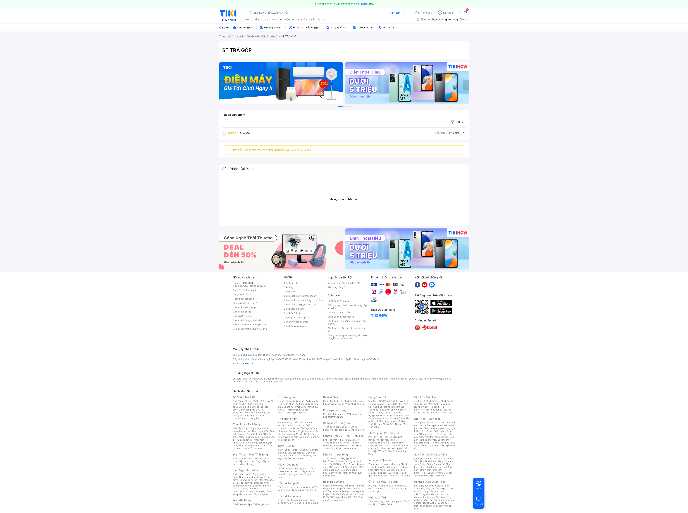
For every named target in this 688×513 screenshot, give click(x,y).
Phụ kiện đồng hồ (338, 429)
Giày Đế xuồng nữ (298, 458)
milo (329, 378)
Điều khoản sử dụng (294, 308)
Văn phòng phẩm (394, 501)
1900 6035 (247, 363)
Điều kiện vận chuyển (295, 326)
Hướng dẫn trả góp (242, 316)
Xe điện (399, 485)
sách (312, 19)
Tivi (421, 409)
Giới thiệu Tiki (291, 283)
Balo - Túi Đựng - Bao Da (433, 467)
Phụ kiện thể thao (434, 428)
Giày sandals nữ (296, 452)
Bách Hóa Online (333, 481)
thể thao (321, 19)
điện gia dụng (253, 19)
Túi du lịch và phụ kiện (341, 401)
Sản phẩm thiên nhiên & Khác (251, 484)
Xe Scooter (396, 488)
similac (429, 378)
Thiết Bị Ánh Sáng (434, 461)
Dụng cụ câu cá (428, 434)
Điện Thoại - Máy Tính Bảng (250, 454)
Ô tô (386, 488)
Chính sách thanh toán (339, 312)
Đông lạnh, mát (254, 434)
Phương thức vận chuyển (245, 303)
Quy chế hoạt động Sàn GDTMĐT (345, 283)
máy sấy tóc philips (436, 488)
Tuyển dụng (290, 291)
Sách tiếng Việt (376, 501)
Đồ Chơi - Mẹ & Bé (244, 397)
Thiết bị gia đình (260, 504)
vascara (237, 378)
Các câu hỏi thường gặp (245, 290)
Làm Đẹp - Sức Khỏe (245, 470)
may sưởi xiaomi (429, 494)
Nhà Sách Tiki (377, 497)
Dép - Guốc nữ (300, 449)
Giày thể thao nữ (439, 442)
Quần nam (298, 422)
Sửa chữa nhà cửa (338, 461)
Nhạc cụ (347, 472)
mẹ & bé (277, 19)
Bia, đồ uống (244, 439)
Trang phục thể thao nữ (425, 422)
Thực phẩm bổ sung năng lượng (434, 444)
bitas (447, 378)
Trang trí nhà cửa (331, 458)
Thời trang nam (287, 418)
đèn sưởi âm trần (428, 505)
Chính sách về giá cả (338, 301)
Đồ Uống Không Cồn (341, 497)
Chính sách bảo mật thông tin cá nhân (303, 300)
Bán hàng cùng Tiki (337, 287)
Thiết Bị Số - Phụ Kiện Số (383, 433)
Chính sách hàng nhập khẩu (247, 320)
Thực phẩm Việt (260, 431)
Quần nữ (299, 401)
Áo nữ (281, 401)
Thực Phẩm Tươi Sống (246, 424)
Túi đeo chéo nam (296, 500)
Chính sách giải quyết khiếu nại (300, 304)
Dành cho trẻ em (248, 442)
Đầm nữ (290, 401)
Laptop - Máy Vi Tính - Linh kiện (343, 435)
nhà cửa (302, 19)
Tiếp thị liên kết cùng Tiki (297, 317)
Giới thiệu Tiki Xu (292, 313)
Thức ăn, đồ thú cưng (249, 445)
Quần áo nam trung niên (296, 437)
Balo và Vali (330, 397)
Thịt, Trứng (249, 428)
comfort (438, 378)
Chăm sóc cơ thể (248, 480)
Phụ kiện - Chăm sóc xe (380, 485)
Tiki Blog (288, 287)
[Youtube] (424, 284)
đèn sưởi (429, 485)
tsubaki (279, 381)
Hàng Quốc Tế (377, 397)
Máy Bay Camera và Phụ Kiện (433, 474)
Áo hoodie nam (292, 428)
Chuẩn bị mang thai (249, 418)
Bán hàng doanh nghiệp (296, 321)
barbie (279, 378)
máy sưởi (418, 485)
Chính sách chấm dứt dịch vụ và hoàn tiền (347, 329)
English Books (386, 504)
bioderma (315, 378)
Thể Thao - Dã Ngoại (427, 418)
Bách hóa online (384, 415)
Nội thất (338, 464)
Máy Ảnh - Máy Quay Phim (430, 454)
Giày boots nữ (290, 455)
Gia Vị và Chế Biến (338, 491)
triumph (355, 378)
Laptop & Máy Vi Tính (392, 418)
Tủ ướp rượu (446, 412)
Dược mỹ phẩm (261, 494)
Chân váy (300, 406)
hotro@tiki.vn (259, 324)
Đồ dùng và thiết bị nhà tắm (344, 467)
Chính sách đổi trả (242, 311)
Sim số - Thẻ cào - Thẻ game (394, 475)
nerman (384, 378)
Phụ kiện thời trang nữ (334, 414)
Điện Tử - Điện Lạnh (426, 397)
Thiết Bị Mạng (341, 445)
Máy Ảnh (440, 475)
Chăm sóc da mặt (242, 474)
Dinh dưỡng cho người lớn (252, 412)
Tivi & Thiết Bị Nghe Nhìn (386, 422)
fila (272, 381)
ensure (296, 378)
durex (305, 378)
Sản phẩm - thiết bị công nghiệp (388, 420)
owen (288, 378)
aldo (347, 378)
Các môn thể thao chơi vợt (434, 438)
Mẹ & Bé (388, 412)
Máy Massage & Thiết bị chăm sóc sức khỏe (253, 481)
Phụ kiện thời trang (335, 410)
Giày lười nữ (305, 455)
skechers (338, 378)
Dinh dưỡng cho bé (249, 409)
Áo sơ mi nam (298, 425)
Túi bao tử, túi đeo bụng (305, 503)
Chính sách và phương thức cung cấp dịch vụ (347, 322)
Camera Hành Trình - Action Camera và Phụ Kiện (433, 464)
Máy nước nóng (433, 409)
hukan (258, 381)
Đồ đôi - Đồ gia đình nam (301, 431)
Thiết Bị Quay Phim (432, 472)
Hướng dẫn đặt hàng (243, 298)
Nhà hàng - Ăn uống (385, 470)
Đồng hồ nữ (341, 427)
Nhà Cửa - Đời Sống (335, 454)
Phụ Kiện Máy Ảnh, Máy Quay (429, 458)
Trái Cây (237, 428)
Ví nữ (311, 487)
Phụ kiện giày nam (293, 474)
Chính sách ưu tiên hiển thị (341, 316)
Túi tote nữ (297, 490)
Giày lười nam (285, 468)
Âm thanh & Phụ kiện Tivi (426, 401)
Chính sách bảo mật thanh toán (300, 296)
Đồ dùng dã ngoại (434, 425)
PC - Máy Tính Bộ (337, 448)
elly (323, 378)
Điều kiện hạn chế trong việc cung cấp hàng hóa (347, 306)
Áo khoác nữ (302, 404)
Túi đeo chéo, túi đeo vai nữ (292, 487)
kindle (375, 378)
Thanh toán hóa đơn (378, 464)
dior (245, 378)
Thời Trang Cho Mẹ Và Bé (246, 401)
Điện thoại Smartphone (245, 458)
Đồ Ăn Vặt (334, 494)
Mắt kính (351, 414)
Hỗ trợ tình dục (258, 491)
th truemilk (269, 378)
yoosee (413, 378)
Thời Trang (396, 401)
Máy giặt (423, 406)
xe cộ (266, 19)
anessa (403, 378)
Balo (325, 401)
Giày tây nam (300, 468)
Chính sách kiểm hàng (244, 307)
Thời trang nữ (286, 397)
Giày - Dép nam (288, 464)
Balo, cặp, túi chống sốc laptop (344, 402)
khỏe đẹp (289, 19)
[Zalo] (432, 284)
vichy (266, 381)
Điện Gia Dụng (242, 500)
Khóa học (395, 464)
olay (421, 378)
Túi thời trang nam (289, 496)
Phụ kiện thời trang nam (342, 415)
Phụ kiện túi (310, 490)
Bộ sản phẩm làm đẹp (252, 493)
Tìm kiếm (395, 12)
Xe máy (378, 488)
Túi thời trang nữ (288, 483)
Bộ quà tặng (338, 500)
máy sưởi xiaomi (436, 497)
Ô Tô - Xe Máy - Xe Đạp (383, 481)
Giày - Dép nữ (286, 445)
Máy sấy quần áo (429, 412)
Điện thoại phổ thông (249, 461)
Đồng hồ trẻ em (357, 429)
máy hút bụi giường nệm (433, 498)
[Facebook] (417, 284)
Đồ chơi (265, 401)
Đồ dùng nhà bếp (242, 504)
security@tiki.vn (258, 329)
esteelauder (255, 378)
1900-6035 (248, 283)
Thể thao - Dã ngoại (383, 406)
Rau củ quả (244, 431)
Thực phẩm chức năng (250, 477)
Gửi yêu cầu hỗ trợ (242, 294)
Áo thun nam (284, 422)
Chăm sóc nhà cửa (252, 448)
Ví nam (281, 500)
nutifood (365, 378)
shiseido (237, 381)
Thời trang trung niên (295, 412)
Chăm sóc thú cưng (333, 485)
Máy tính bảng (247, 464)
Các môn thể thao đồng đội (434, 437)
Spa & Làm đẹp (390, 467)
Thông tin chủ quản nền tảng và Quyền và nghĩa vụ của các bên (347, 337)
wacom (394, 378)
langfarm (248, 381)
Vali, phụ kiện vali (355, 404)
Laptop (352, 448)
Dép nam (294, 471)
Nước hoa (245, 491)
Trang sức (328, 427)
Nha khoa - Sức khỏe (387, 472)
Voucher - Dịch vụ (379, 460)
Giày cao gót (284, 449)
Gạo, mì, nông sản (249, 437)
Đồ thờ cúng (335, 472)
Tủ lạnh (423, 404)
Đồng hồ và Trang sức (336, 422)
